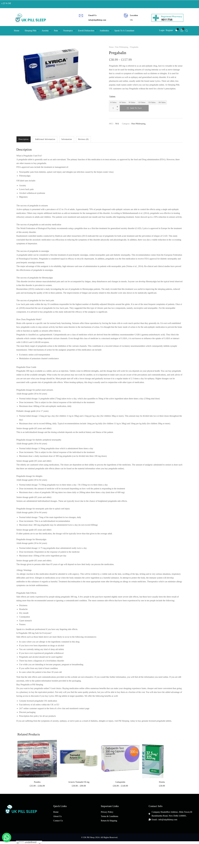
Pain (56, 30)
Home (16, 30)
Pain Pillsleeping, (122, 47)
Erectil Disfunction (86, 30)
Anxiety (45, 30)
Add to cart (136, 108)
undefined (30, 842)
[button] (50, 744)
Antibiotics (104, 30)
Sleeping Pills (30, 30)
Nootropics (68, 30)
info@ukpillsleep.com (97, 20)
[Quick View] (50, 751)
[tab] (23, 139)
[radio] (113, 102)
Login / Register (166, 30)
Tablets (112, 96)
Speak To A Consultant (124, 30)
